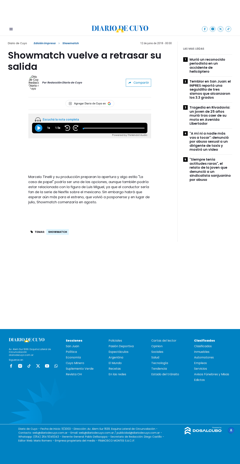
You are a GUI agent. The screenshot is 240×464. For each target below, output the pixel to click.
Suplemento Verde (80, 368)
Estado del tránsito (165, 374)
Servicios (200, 368)
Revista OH (74, 374)
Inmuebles (201, 352)
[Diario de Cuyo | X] (220, 29)
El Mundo (115, 363)
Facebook (11, 366)
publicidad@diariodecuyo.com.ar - (139, 433)
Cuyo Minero (75, 363)
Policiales (115, 340)
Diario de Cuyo (17, 43)
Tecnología (159, 363)
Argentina (116, 357)
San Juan (72, 346)
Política (71, 352)
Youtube (47, 366)
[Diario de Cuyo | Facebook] (204, 29)
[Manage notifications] (231, 430)
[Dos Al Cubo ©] (203, 433)
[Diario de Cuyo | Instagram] (212, 29)
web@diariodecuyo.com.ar (50, 433)
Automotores (204, 357)
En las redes (117, 374)
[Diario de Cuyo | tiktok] (228, 29)
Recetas (115, 368)
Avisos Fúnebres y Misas (211, 374)
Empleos (200, 363)
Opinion (157, 346)
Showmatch (57, 232)
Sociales (157, 352)
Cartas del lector (163, 340)
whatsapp (56, 366)
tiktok (29, 366)
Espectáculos (118, 352)
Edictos (199, 380)
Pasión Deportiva (121, 346)
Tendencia (159, 368)
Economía (73, 357)
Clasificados (203, 346)
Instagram (20, 366)
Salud (155, 357)
